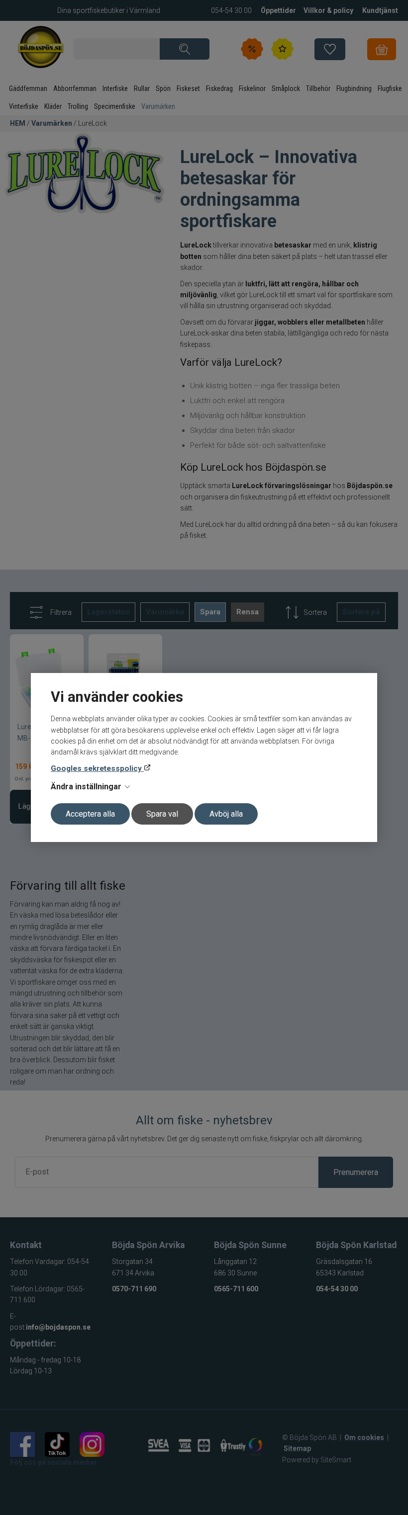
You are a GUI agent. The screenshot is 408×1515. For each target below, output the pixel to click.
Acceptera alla (90, 814)
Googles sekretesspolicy (97, 768)
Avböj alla (226, 814)
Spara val (162, 814)
